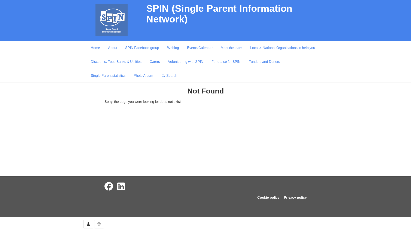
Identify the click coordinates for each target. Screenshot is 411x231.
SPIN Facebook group (142, 48)
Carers (155, 62)
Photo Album (143, 75)
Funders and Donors (264, 62)
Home (95, 48)
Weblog (173, 48)
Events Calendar (200, 48)
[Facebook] (108, 186)
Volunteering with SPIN (185, 62)
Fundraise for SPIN (226, 62)
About (112, 48)
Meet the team (231, 48)
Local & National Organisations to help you (282, 48)
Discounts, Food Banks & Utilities (116, 62)
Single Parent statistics (108, 75)
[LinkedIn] (121, 186)
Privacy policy (295, 197)
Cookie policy (268, 197)
